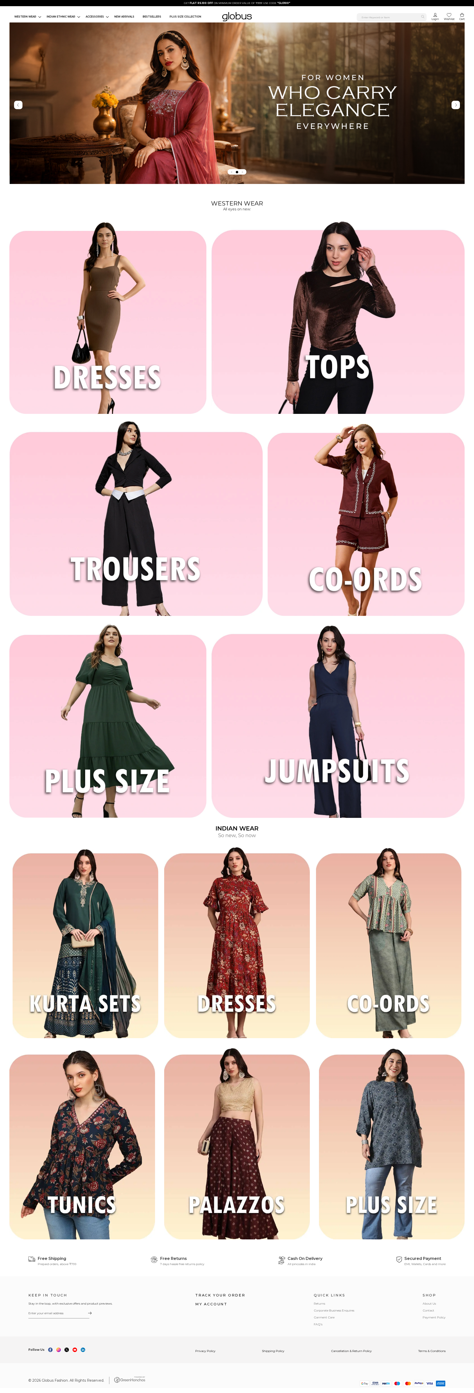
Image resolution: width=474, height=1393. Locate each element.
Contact (428, 1310)
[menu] (108, 16)
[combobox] (392, 17)
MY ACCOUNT (211, 1304)
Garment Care (324, 1317)
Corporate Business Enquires (334, 1310)
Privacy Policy (205, 1351)
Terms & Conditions (432, 1351)
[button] (231, 172)
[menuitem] (26, 16)
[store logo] (237, 16)
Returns (319, 1303)
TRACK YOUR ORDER (220, 1295)
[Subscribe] (89, 1313)
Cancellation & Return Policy (351, 1351)
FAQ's (318, 1324)
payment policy (434, 1317)
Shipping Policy (273, 1351)
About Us (429, 1303)
